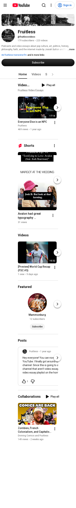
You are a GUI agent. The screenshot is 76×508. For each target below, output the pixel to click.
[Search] (44, 5)
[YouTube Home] (21, 5)
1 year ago (45, 351)
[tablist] (38, 74)
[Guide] (5, 5)
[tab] (22, 74)
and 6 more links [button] (35, 55)
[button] (52, 74)
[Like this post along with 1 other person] (24, 381)
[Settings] (51, 5)
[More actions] (54, 122)
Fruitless (22, 125)
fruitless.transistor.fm (15, 55)
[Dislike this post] (33, 381)
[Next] (57, 107)
